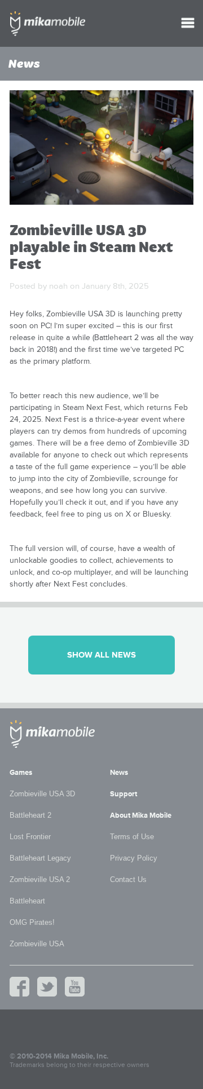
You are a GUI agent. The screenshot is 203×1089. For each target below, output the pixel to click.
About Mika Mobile (140, 815)
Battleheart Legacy (40, 858)
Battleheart (27, 901)
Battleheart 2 (30, 815)
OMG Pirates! (32, 922)
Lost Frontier (30, 836)
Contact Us (128, 879)
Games (21, 772)
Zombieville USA (37, 944)
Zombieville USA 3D (42, 794)
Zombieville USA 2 (40, 879)
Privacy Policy (133, 858)
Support (123, 794)
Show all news (101, 655)
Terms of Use (132, 836)
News (119, 772)
